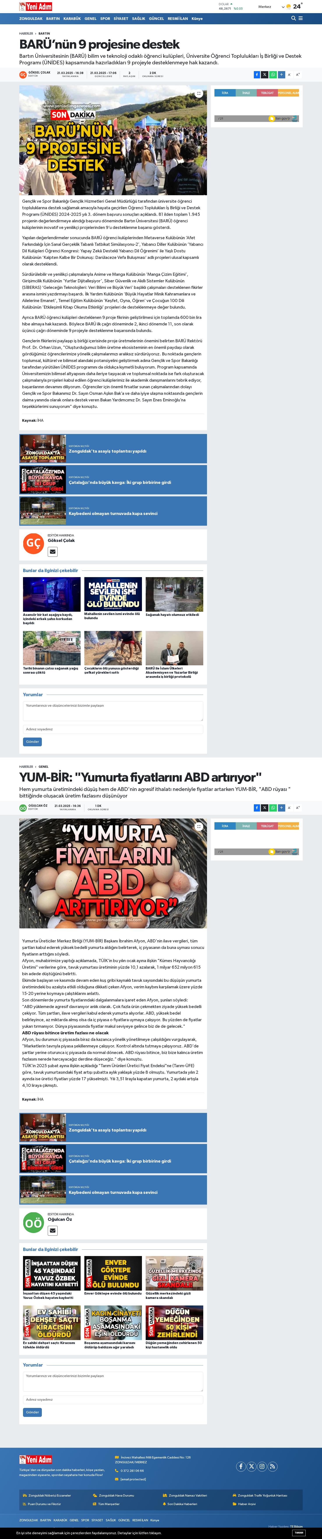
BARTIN (53, 19)
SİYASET (121, 19)
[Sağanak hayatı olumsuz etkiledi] (174, 594)
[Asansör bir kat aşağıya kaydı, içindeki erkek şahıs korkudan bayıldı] (52, 594)
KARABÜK (72, 19)
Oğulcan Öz (60, 1219)
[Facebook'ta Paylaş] (257, 74)
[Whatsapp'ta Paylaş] (273, 74)
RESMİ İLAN (178, 19)
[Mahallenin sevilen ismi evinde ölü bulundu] (113, 594)
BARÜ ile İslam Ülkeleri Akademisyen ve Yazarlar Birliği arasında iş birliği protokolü (172, 672)
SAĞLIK (138, 19)
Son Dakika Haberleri (182, 1504)
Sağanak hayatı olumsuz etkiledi (172, 615)
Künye (197, 19)
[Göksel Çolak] (33, 543)
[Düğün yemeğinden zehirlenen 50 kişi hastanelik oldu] (174, 1323)
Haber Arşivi (247, 1504)
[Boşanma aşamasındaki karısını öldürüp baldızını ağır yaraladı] (113, 1323)
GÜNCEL (156, 19)
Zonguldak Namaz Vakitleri (188, 1495)
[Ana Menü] (300, 18)
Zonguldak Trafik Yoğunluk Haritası (262, 1495)
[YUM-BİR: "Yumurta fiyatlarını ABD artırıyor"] (113, 873)
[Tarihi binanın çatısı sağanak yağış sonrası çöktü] (52, 648)
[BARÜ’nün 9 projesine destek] (113, 140)
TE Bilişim (296, 1526)
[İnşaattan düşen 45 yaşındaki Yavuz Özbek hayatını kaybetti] (52, 1273)
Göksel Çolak (61, 540)
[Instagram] (262, 1467)
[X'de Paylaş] (264, 74)
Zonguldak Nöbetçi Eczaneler (49, 1495)
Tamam (299, 1533)
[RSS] (273, 1467)
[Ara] (294, 18)
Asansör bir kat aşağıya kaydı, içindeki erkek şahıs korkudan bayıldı (48, 619)
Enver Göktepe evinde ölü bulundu (113, 1293)
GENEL (91, 19)
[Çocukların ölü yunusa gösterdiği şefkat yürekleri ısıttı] (113, 648)
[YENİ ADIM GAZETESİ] (35, 6)
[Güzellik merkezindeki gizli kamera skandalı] (174, 1273)
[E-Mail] (53, 552)
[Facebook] (241, 1467)
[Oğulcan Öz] (33, 1222)
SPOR (105, 19)
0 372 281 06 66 (132, 1470)
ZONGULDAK (30, 19)
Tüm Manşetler (109, 1504)
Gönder (32, 742)
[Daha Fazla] (281, 74)
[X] (252, 1467)
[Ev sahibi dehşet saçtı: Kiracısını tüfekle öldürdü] (52, 1323)
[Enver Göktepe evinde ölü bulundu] (113, 1273)
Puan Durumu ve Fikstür (44, 1504)
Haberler (26, 33)
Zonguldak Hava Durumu (116, 1495)
